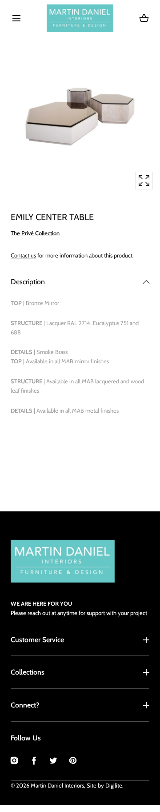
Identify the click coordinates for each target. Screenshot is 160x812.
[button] (16, 18)
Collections (27, 672)
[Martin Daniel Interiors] (80, 18)
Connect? (25, 705)
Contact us (23, 255)
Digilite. (114, 785)
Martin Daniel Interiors (57, 785)
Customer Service (37, 639)
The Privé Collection (35, 233)
